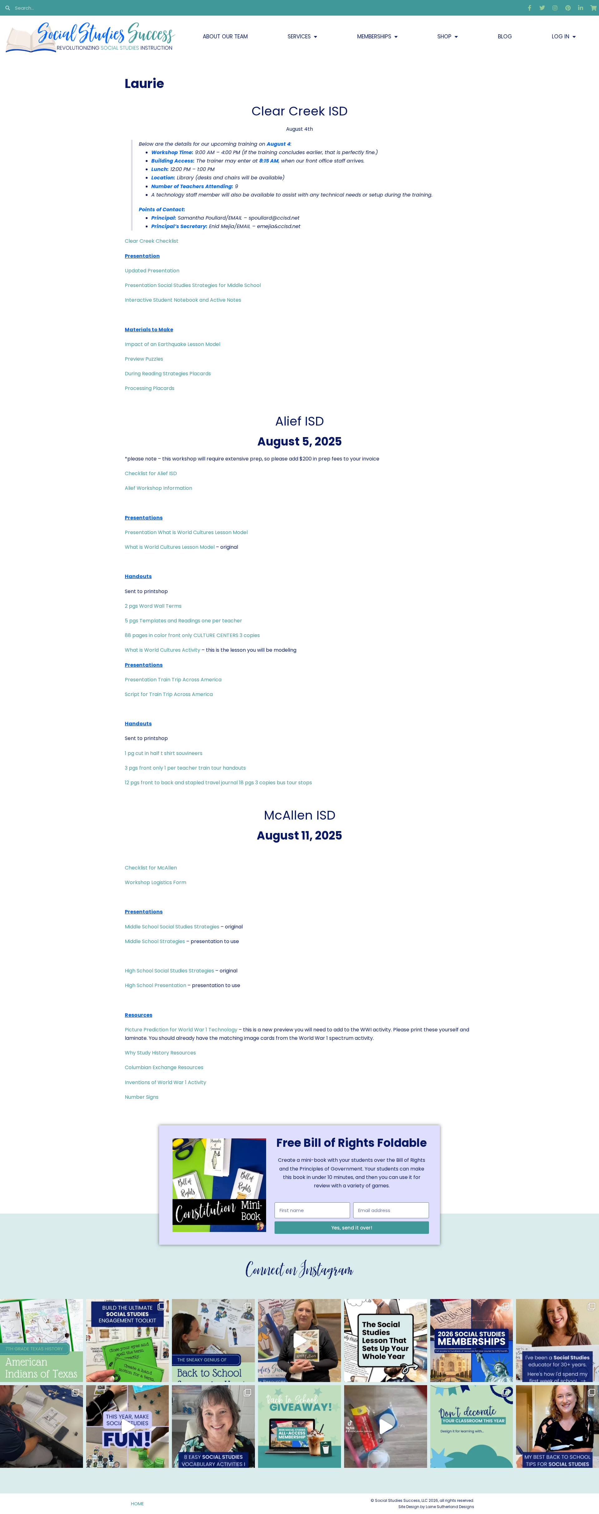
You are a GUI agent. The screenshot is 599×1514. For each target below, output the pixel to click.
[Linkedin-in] (580, 7)
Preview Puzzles (144, 359)
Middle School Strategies (155, 941)
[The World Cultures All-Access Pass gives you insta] (299, 1340)
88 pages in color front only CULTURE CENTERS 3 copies (192, 635)
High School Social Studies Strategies (169, 970)
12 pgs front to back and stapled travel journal (181, 782)
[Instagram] (555, 7)
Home (137, 1503)
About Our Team (225, 36)
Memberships (374, 36)
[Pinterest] (567, 7)
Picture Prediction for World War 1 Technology (181, 1029)
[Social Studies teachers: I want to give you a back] (299, 1426)
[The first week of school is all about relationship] (557, 1426)
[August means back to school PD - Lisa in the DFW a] (41, 1426)
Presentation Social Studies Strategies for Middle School (193, 285)
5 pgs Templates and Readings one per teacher (183, 620)
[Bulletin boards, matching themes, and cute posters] (471, 1426)
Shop (444, 36)
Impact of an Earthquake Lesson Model (172, 344)
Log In (560, 36)
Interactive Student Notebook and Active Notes (183, 300)
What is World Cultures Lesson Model (170, 547)
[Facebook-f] (529, 7)
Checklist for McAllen (151, 867)
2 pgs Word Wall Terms (153, 606)
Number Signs (141, 1097)
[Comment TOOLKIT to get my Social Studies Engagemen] (127, 1340)
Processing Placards (149, 388)
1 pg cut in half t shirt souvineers (163, 753)
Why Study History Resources (160, 1052)
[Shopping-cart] (593, 7)
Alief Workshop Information (158, 488)
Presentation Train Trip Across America (173, 679)
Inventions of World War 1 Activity (165, 1082)
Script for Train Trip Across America (169, 694)
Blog (505, 36)
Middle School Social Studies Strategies (172, 926)
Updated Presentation (152, 270)
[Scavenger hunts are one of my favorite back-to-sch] (213, 1340)
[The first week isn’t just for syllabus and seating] (385, 1340)
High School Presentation (155, 985)
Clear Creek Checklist (151, 241)
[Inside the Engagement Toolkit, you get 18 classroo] (127, 1426)
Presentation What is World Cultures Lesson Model (186, 532)
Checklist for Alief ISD (151, 473)
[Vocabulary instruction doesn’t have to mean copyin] (213, 1426)
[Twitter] (542, 7)
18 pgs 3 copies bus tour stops (275, 782)
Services (299, 36)
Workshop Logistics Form (155, 882)
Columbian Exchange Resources (164, 1067)
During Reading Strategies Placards (168, 373)
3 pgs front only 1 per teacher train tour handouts (185, 768)
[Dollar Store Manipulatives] (385, 1426)
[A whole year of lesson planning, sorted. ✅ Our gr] (471, 1340)
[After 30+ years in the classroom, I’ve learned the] (557, 1340)
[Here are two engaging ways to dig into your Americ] (41, 1340)
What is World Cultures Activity (162, 650)
